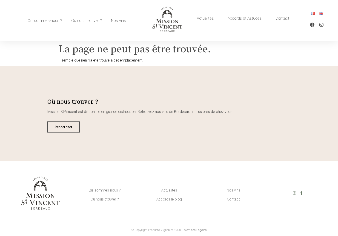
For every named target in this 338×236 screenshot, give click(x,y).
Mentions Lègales (195, 230)
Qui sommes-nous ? (45, 20)
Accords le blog (169, 199)
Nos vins (233, 190)
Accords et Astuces (245, 18)
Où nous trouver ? (86, 20)
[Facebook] (312, 25)
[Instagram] (321, 25)
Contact (282, 18)
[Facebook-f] (301, 193)
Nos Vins (118, 20)
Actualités (205, 18)
